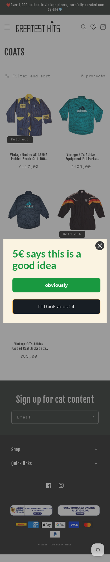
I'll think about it (56, 306)
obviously (56, 285)
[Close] (100, 245)
